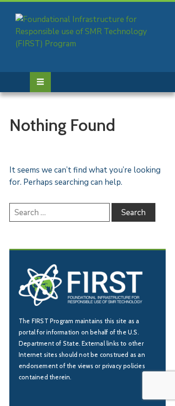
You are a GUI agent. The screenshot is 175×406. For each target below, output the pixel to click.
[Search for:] (59, 212)
